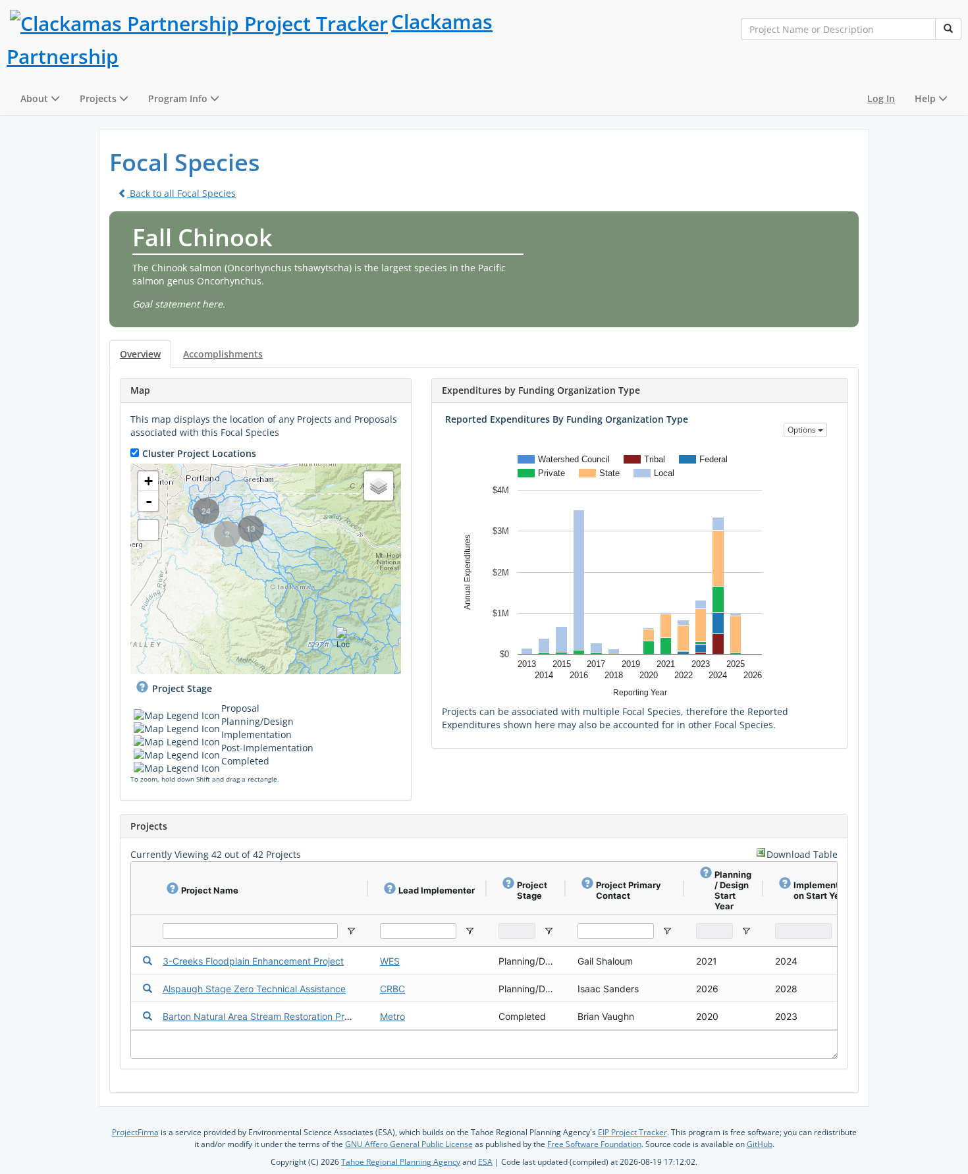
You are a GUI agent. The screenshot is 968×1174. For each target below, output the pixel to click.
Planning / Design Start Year (732, 890)
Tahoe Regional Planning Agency (400, 1161)
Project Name (209, 890)
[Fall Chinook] (699, 224)
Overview (140, 354)
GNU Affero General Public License (409, 1144)
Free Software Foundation (594, 1144)
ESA (485, 1161)
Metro (392, 1016)
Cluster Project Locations (199, 453)
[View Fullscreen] (148, 530)
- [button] (148, 501)
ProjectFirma (135, 1132)
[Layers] (378, 485)
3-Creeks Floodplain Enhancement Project (253, 961)
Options (803, 429)
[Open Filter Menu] (351, 931)
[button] (40, 98)
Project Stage (182, 688)
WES (390, 961)
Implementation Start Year (821, 890)
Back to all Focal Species (181, 193)
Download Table (802, 854)
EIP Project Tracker (632, 1132)
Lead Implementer (436, 890)
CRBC (392, 988)
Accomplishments (223, 354)
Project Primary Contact (628, 890)
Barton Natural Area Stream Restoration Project (264, 1016)
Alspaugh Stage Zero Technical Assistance (254, 988)
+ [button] (148, 481)
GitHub (759, 1144)
